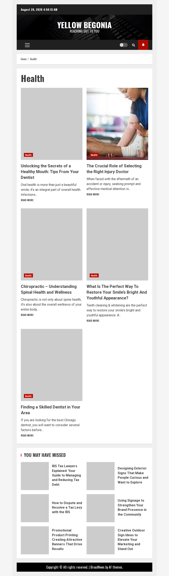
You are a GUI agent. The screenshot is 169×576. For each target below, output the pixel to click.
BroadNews (97, 567)
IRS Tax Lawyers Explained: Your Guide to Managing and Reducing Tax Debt (35, 476)
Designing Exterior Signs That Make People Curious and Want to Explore (101, 476)
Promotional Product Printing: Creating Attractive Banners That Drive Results (35, 540)
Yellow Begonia (84, 25)
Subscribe (143, 45)
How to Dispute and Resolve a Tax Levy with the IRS (35, 508)
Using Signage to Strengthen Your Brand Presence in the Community (101, 508)
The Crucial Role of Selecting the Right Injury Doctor (117, 124)
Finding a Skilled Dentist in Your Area (51, 365)
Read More (27, 200)
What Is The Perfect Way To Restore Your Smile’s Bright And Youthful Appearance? (117, 244)
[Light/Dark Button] (124, 45)
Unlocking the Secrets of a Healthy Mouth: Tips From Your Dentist (51, 124)
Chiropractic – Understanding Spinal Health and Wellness (51, 244)
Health (28, 154)
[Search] (133, 45)
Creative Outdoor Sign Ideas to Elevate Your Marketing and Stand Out (101, 540)
